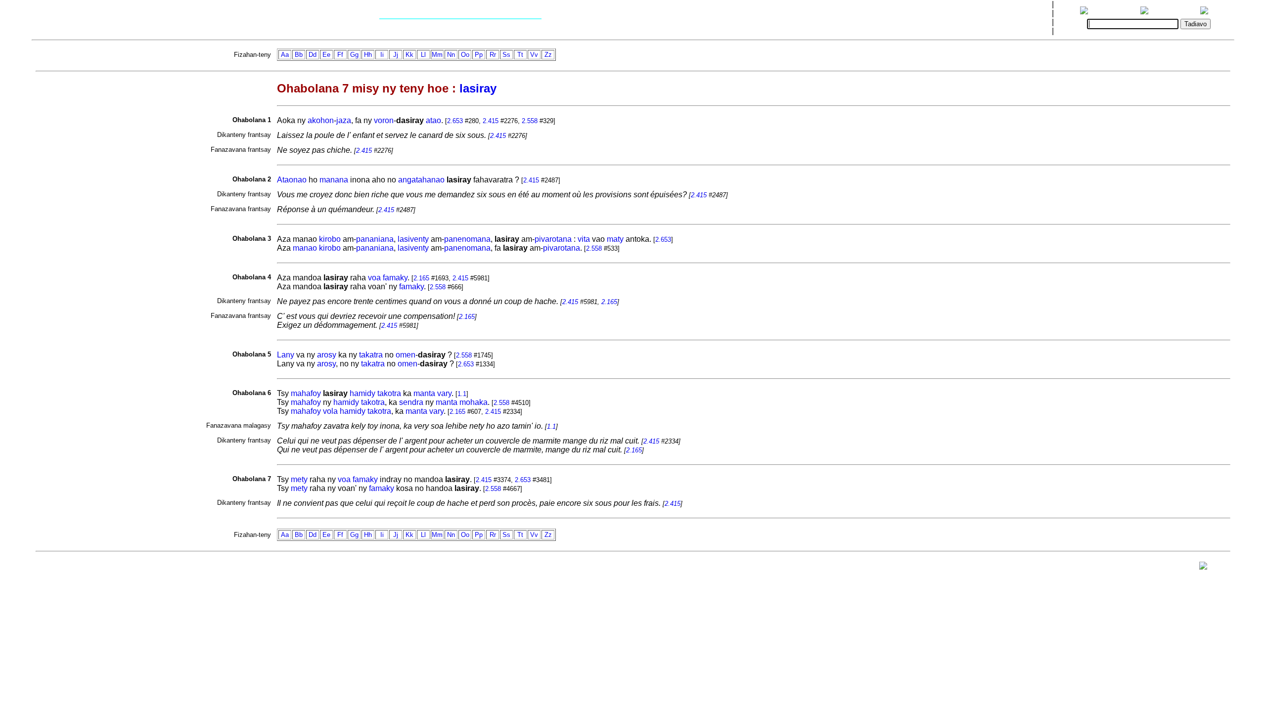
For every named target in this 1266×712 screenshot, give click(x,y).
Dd (312, 54)
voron (384, 120)
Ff (340, 54)
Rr (493, 54)
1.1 (461, 394)
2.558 (530, 121)
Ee (326, 54)
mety (299, 479)
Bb (299, 54)
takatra (371, 355)
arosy (326, 355)
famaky (395, 277)
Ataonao (292, 180)
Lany (285, 355)
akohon (321, 120)
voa (374, 277)
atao (433, 120)
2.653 (455, 121)
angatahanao (421, 180)
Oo (465, 54)
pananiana (375, 239)
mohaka (473, 402)
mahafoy (306, 393)
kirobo (330, 239)
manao (305, 248)
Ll (423, 54)
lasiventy (413, 239)
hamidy (362, 393)
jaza (343, 120)
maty (615, 239)
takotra (389, 393)
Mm (437, 54)
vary (444, 393)
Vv (534, 54)
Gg (354, 54)
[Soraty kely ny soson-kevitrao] (1203, 568)
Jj (395, 54)
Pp (479, 54)
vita (584, 239)
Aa (285, 54)
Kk (409, 54)
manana (333, 180)
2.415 (490, 121)
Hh (368, 54)
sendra (411, 402)
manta (424, 393)
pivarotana (553, 239)
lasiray (478, 88)
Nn (451, 54)
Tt (520, 54)
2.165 (421, 278)
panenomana (467, 239)
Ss (506, 54)
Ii (382, 54)
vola (330, 411)
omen (405, 355)
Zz (548, 54)
